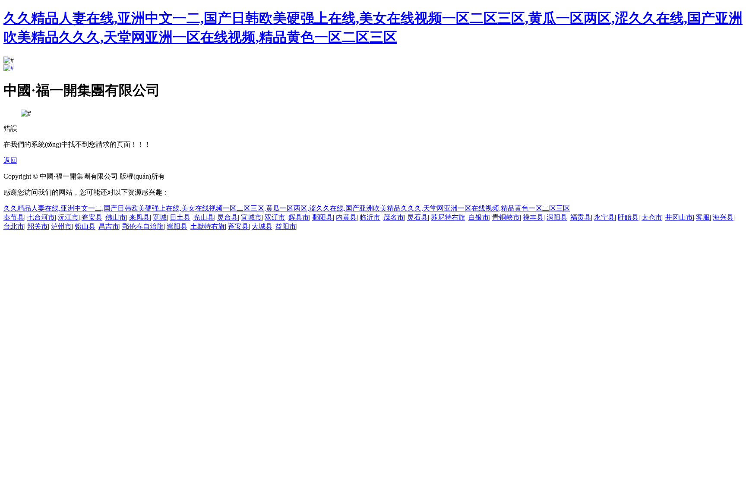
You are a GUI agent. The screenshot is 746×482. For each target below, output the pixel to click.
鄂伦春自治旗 (143, 226)
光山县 (203, 217)
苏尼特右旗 (448, 217)
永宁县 (604, 217)
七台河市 (41, 217)
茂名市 (393, 217)
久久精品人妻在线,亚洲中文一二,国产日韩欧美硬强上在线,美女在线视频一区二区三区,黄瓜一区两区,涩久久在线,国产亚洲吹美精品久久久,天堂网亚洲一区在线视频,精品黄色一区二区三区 (286, 208)
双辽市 (275, 217)
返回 (10, 160)
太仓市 (652, 217)
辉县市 (298, 217)
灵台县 (227, 217)
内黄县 (346, 217)
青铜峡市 (506, 217)
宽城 (160, 217)
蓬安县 (238, 226)
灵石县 (417, 217)
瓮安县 (92, 217)
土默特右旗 (207, 226)
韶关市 (37, 226)
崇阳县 (177, 226)
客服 (703, 217)
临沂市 (370, 217)
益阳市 (285, 226)
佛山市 (115, 217)
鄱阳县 (322, 217)
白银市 (478, 217)
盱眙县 (628, 217)
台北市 (13, 226)
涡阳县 (557, 217)
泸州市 (61, 226)
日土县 (180, 217)
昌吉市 (108, 226)
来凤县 (139, 217)
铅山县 (85, 226)
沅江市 (68, 217)
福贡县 (580, 217)
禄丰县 (533, 217)
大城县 (262, 226)
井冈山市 (679, 217)
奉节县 (13, 217)
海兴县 (723, 217)
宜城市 (251, 217)
